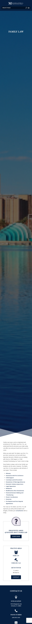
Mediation (9, 488)
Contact (16, 577)
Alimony (8, 473)
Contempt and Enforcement (14, 480)
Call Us (16, 570)
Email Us (16, 572)
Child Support (10, 477)
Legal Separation (11, 486)
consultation (19, 510)
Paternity (8, 499)
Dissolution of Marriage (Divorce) (15, 482)
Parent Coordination (12, 497)
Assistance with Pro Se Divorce (14, 475)
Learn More (16, 536)
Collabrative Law (16, 563)
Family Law (16, 555)
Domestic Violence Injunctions (14, 484)
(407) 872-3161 (16, 617)
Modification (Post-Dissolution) (15, 490)
